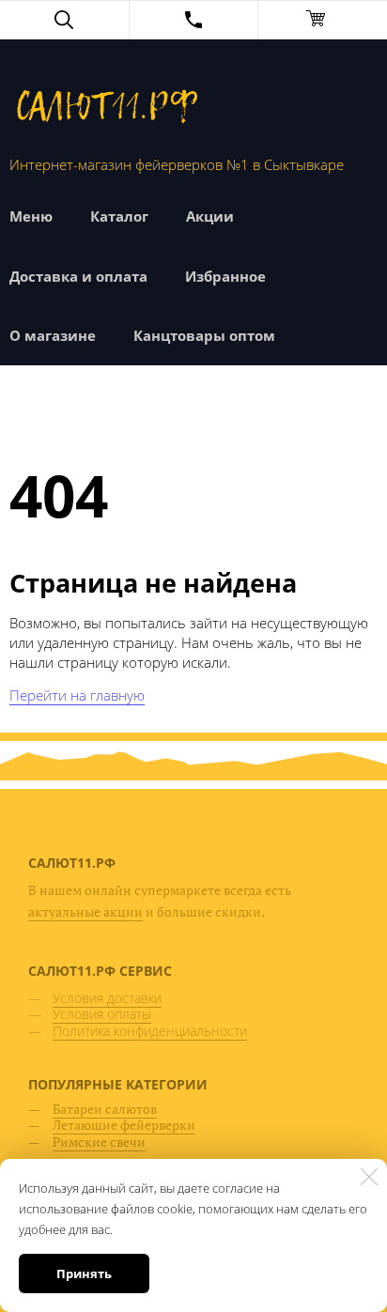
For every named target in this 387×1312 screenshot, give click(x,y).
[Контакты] (194, 20)
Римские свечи (99, 1141)
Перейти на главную (77, 695)
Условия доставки (107, 998)
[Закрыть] (369, 1176)
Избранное (225, 276)
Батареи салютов (105, 1109)
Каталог (119, 216)
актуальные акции (85, 911)
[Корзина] (322, 20)
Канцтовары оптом (204, 335)
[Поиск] (64, 20)
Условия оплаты (102, 1014)
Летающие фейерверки (124, 1125)
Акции (210, 216)
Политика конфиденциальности (150, 1031)
